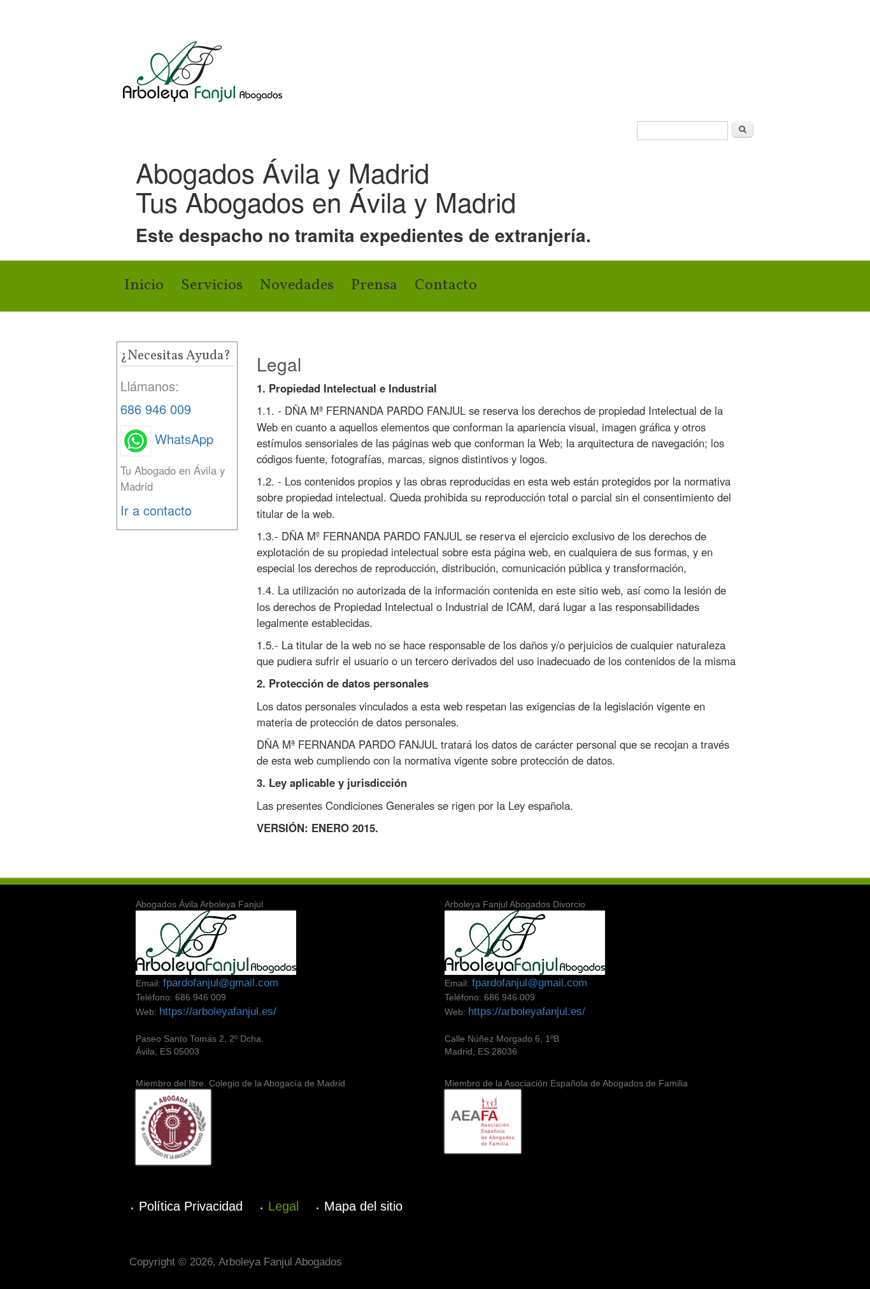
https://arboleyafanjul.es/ (217, 1011)
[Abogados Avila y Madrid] (202, 70)
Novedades (297, 285)
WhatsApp (182, 438)
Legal (283, 1206)
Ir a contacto (156, 510)
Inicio (144, 285)
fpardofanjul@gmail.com (220, 983)
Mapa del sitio (363, 1206)
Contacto (446, 285)
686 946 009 (155, 409)
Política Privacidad (191, 1206)
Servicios (212, 285)
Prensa (374, 285)
